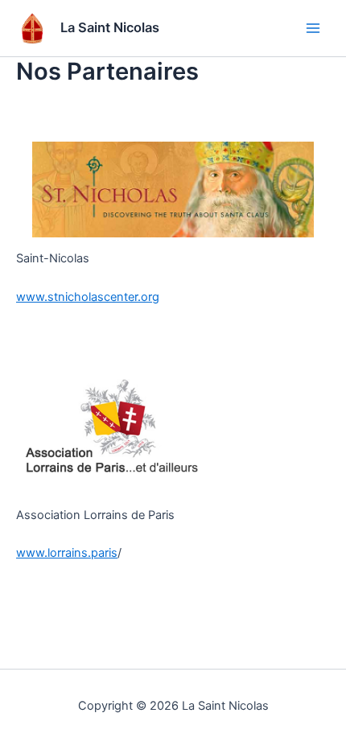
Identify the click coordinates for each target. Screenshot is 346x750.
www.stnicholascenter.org (87, 297)
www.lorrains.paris (66, 553)
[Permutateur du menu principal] (313, 28)
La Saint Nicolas (109, 27)
